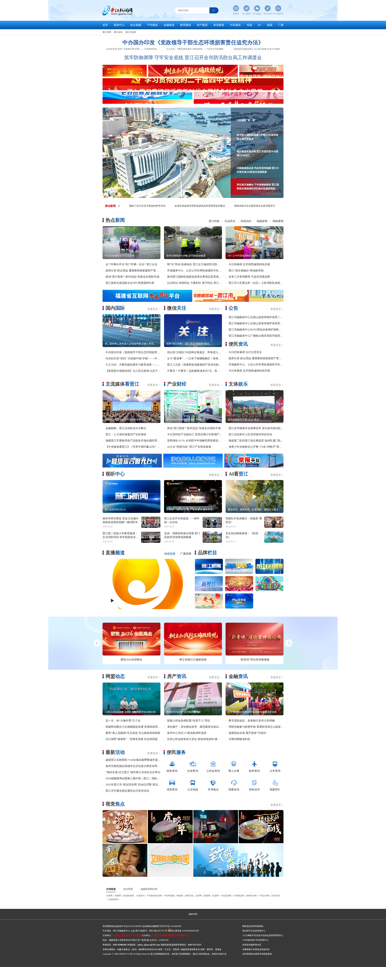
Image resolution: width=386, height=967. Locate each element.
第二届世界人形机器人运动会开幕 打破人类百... (130, 343)
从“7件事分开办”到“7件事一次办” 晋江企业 (131, 264)
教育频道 (185, 25)
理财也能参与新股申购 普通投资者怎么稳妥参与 (257, 726)
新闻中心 (119, 25)
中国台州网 (264, 896)
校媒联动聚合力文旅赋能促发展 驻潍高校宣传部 (134, 726)
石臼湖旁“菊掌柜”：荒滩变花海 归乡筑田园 (132, 739)
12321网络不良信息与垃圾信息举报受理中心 (262, 935)
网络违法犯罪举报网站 (252, 926)
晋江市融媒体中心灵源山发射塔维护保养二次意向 (258, 317)
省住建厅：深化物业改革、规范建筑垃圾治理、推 (197, 726)
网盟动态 (115, 676)
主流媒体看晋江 (122, 384)
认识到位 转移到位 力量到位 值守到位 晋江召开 (195, 282)
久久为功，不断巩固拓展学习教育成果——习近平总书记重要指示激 (146, 364)
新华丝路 (275, 896)
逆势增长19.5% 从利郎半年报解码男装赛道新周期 (196, 440)
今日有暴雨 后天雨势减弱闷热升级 (249, 264)
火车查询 (275, 770)
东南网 (109, 896)
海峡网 (118, 896)
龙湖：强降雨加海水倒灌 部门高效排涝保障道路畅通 (182, 535)
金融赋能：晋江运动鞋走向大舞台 (126, 428)
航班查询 (254, 770)
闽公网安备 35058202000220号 (185, 931)
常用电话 (213, 789)
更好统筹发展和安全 (131, 659)
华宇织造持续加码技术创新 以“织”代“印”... (189, 419)
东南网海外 (113, 899)
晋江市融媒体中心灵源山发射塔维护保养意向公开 (258, 323)
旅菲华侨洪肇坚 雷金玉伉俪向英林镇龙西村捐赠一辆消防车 (121, 520)
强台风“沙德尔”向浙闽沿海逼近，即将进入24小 (195, 352)
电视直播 (169, 553)
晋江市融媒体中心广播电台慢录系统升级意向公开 (258, 335)
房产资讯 (176, 676)
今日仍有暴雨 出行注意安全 (119, 255)
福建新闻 (262, 221)
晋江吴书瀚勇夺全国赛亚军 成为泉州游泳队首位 (257, 428)
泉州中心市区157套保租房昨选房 (186, 732)
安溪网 (215, 896)
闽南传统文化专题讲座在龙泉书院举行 (144, 206)
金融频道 (169, 25)
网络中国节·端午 (193, 659)
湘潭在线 (189, 896)
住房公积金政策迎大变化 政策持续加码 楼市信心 (196, 739)
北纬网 (198, 896)
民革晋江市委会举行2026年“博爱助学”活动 (196, 206)
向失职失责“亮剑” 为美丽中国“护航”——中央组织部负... (132, 49)
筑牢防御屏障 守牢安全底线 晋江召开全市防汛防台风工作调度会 (193, 57)
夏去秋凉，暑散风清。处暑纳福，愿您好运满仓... (254, 509)
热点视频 (135, 25)
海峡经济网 (251, 896)
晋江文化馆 (130, 32)
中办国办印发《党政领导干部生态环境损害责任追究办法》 (193, 42)
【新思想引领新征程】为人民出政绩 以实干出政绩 (256, 49)
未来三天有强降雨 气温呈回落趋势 (249, 276)
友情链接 (111, 889)
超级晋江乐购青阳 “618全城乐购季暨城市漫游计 (134, 759)
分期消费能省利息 (239, 739)
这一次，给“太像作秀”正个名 (123, 720)
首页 (105, 25)
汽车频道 (235, 25)
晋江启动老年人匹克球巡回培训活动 (250, 434)
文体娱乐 (238, 384)
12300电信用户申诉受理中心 (255, 940)
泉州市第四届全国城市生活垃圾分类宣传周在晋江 (135, 766)
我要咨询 (233, 789)
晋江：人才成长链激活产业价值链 (126, 434)
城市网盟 (128, 889)
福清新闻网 (128, 896)
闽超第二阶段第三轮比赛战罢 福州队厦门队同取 (257, 440)
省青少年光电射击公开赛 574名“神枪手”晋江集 (257, 446)
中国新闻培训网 (154, 896)
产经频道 (152, 25)
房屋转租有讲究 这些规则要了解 (183, 712)
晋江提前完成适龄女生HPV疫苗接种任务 (130, 282)
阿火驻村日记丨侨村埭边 (241, 206)
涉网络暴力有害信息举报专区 (256, 949)
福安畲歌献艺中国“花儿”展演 (243, 419)
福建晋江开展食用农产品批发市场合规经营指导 (134, 440)
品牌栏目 (207, 552)
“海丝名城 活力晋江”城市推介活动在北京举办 (133, 772)
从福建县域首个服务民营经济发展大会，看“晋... (130, 419)
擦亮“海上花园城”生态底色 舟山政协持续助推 (133, 732)
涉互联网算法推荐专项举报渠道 (257, 954)
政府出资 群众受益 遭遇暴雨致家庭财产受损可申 (135, 270)
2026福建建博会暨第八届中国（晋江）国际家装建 (135, 778)
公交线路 (192, 789)
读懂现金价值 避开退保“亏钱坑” (248, 732)
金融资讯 (238, 676)
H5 (259, 25)
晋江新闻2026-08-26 (115, 509)
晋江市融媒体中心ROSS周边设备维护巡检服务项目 (259, 329)
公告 (233, 308)
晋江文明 (107, 32)
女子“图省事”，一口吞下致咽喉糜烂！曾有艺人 (195, 358)
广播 (280, 25)
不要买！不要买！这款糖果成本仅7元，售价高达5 (197, 370)
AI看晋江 (238, 473)
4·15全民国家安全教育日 (254, 659)
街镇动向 (246, 221)
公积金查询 (213, 770)
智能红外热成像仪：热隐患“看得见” (244, 520)
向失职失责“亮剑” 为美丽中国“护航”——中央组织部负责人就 (142, 358)
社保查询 (192, 770)
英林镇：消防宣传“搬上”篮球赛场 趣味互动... (190, 509)
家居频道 (218, 25)
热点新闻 (115, 220)
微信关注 (176, 308)
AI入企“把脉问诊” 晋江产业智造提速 (189, 446)
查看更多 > (153, 309)
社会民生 (230, 221)
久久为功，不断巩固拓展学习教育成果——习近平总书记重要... (195, 49)
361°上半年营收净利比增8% (242, 255)
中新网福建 (169, 896)
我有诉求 (254, 789)
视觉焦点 (115, 803)
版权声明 (193, 914)
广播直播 (185, 553)
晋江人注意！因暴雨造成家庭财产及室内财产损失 (197, 364)
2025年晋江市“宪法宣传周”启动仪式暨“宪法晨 (133, 784)
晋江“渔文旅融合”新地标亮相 (246, 270)
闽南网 (179, 896)
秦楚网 (207, 896)
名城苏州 (140, 896)
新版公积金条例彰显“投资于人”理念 (188, 720)
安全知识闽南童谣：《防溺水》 (242, 535)
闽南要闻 (278, 221)
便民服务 (176, 752)
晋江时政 (214, 221)
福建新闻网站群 (149, 889)
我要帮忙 (275, 789)
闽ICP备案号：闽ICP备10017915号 (151, 931)
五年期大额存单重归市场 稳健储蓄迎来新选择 (252, 712)
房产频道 (202, 25)
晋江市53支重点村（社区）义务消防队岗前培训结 (258, 282)
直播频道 (115, 552)
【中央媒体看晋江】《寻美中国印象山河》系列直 (135, 446)
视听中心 (115, 473)
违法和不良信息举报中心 (254, 931)
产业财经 (176, 384)
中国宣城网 (226, 896)
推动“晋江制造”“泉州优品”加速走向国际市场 (132, 276)
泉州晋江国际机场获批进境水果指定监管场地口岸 (197, 276)
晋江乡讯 (118, 32)
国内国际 (115, 308)
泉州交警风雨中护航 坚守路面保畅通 (186, 255)
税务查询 (172, 770)
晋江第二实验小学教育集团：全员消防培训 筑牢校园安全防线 (121, 535)
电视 (269, 25)
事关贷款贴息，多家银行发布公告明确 (252, 720)
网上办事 (233, 770)
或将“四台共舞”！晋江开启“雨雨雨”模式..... (189, 343)
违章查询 (172, 789)
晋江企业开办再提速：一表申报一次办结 (181, 520)
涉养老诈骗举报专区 (251, 945)
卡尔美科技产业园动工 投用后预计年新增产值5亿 (196, 434)
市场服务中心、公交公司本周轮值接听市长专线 (195, 270)
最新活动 (115, 752)
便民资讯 (238, 344)
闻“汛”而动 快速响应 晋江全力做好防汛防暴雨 (195, 264)
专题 (249, 25)
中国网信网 (238, 896)
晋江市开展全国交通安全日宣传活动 (127, 790)
